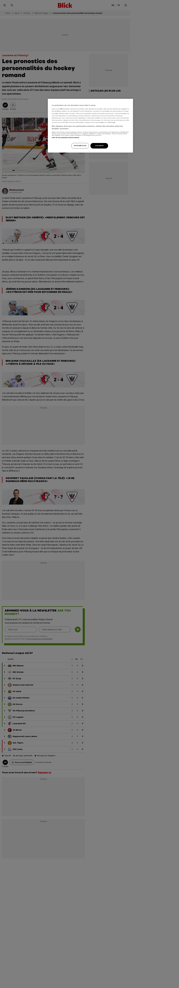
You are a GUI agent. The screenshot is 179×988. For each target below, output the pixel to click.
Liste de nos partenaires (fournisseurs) (65, 137)
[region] (90, 126)
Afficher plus (80, 146)
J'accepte (99, 146)
